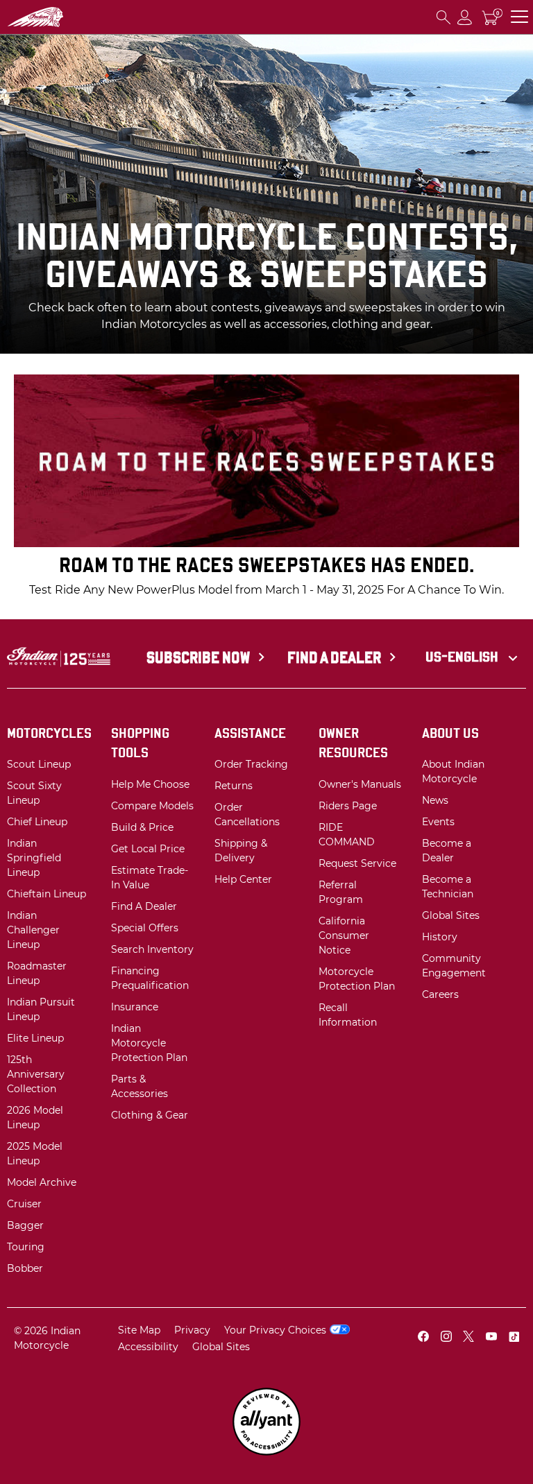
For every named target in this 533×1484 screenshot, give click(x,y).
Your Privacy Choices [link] (275, 1330)
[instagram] (446, 1338)
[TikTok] (513, 1338)
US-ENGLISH (463, 656)
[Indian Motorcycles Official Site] (59, 17)
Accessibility (148, 1346)
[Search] (443, 17)
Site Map (139, 1330)
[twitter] (468, 1338)
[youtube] (491, 1338)
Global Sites (221, 1346)
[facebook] (423, 1338)
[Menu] (519, 17)
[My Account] (465, 17)
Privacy (192, 1330)
